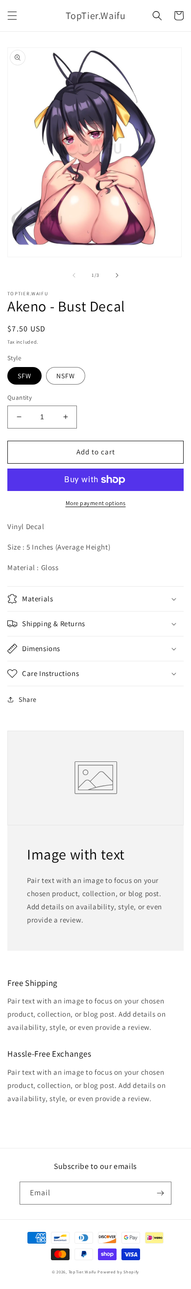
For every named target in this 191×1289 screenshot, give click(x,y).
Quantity (19, 397)
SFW (24, 375)
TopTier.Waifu (82, 1271)
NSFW (65, 375)
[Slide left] (74, 275)
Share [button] (28, 699)
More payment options (96, 503)
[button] (12, 15)
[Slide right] (117, 275)
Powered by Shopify (118, 1271)
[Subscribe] (160, 1193)
